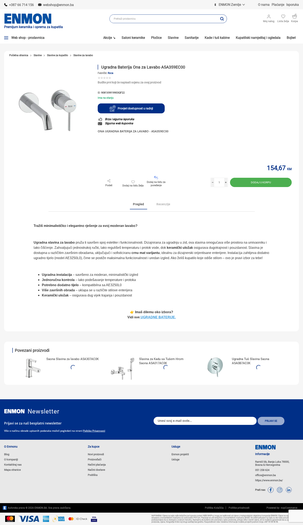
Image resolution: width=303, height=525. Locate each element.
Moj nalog (268, 21)
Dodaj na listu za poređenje (156, 184)
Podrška (92, 474)
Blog (6, 454)
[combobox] (163, 19)
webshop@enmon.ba (58, 5)
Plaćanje (278, 5)
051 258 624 (262, 470)
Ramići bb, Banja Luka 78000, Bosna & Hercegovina (272, 463)
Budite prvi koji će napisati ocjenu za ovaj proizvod (129, 82)
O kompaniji (11, 459)
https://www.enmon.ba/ (269, 480)
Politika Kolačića (214, 507)
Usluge (175, 459)
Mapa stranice (12, 469)
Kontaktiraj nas (13, 464)
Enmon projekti (180, 454)
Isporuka (292, 5)
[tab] (138, 204)
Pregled (138, 204)
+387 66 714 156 (21, 5)
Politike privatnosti (94, 431)
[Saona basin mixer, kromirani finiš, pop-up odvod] (30, 367)
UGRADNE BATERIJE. (158, 317)
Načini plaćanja (97, 464)
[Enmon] (14, 411)
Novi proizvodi (96, 454)
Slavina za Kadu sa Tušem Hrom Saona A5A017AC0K (161, 361)
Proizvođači (94, 459)
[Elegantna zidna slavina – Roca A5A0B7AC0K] (215, 367)
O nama (264, 5)
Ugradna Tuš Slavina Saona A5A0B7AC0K (250, 361)
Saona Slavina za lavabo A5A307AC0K (72, 359)
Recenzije (163, 204)
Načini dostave (96, 469)
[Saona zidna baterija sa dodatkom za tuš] (122, 367)
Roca (110, 73)
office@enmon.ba (265, 475)
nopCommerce (288, 507)
